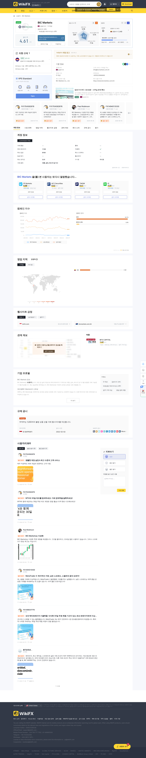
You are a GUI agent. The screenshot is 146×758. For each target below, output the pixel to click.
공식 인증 (82, 719)
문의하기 (24, 719)
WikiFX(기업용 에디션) (70, 719)
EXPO (88, 719)
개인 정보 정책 (49, 719)
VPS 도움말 (104, 719)
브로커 (18, 16)
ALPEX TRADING (18, 754)
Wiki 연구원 (95, 719)
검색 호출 (58, 719)
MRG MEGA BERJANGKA (101, 751)
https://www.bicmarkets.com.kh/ (104, 81)
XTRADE (16, 751)
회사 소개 (16, 719)
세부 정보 (31, 192)
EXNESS (73, 751)
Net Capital (45, 754)
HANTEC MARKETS (84, 751)
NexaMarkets (124, 751)
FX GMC (103, 754)
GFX (96, 754)
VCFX (110, 754)
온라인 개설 (44, 44)
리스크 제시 (32, 719)
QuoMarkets (36, 751)
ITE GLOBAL (56, 754)
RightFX (114, 751)
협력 (111, 719)
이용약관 (40, 719)
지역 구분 (117, 719)
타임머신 (58, 44)
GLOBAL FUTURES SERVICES (51, 751)
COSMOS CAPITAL (68, 754)
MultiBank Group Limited (85, 754)
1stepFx (29, 754)
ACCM (66, 751)
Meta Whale (25, 751)
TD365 (37, 754)
